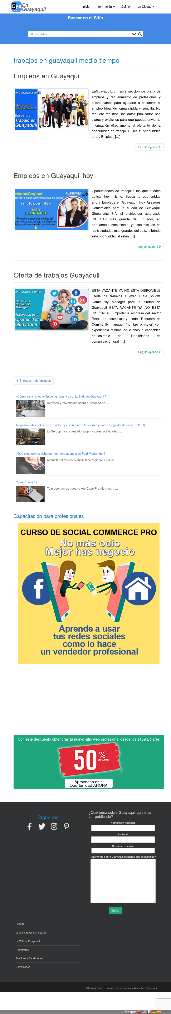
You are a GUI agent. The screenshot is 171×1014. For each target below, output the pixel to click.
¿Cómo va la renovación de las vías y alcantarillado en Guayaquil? (61, 396)
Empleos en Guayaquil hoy (53, 175)
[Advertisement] (89, 701)
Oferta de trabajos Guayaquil (56, 274)
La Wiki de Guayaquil (28, 941)
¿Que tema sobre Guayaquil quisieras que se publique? (123, 856)
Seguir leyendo (148, 147)
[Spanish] (159, 1012)
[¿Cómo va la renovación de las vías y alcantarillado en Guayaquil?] (30, 408)
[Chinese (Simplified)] (139, 1012)
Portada (20, 923)
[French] (149, 1012)
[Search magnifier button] (140, 34)
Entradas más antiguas (35, 380)
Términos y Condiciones (29, 958)
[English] (144, 1012)
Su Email (123, 834)
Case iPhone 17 (26, 482)
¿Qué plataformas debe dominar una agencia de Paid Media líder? (60, 453)
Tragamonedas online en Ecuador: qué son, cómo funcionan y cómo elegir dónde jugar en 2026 (80, 425)
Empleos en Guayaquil (47, 75)
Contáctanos (23, 966)
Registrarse (22, 949)
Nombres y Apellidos (123, 823)
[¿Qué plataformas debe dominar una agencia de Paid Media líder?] (30, 465)
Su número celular (123, 846)
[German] (154, 1012)
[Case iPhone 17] (30, 494)
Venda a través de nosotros (31, 932)
